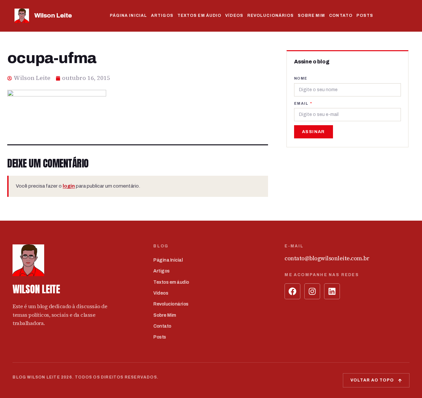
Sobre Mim (311, 15)
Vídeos (234, 15)
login (69, 186)
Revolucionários (270, 15)
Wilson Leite (53, 15)
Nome (301, 78)
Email (301, 103)
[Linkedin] (332, 291)
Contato (340, 15)
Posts (365, 15)
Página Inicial (128, 15)
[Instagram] (312, 291)
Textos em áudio (199, 15)
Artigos (162, 15)
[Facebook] (292, 291)
